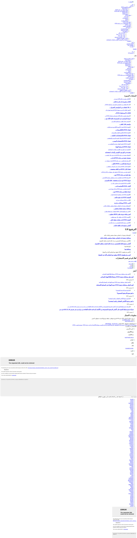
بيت (133, 4)
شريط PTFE (128, 325)
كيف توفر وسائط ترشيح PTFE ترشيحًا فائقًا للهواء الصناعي (117, 277)
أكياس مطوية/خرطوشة (122, 38)
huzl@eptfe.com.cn (129, 337)
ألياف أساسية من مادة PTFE (121, 11)
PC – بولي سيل (121, 35)
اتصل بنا (132, 46)
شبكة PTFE (125, 12)
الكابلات (129, 41)
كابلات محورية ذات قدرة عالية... (122, 101)
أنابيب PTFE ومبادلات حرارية (122, 203)
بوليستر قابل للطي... (125, 124)
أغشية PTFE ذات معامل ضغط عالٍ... (120, 220)
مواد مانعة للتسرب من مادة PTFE (123, 23)
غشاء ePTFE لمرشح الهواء (123, 147)
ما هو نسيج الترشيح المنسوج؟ (125, 293)
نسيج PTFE (125, 13)
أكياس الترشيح (124, 30)
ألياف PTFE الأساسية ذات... (123, 186)
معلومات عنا (131, 45)
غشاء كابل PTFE (127, 22)
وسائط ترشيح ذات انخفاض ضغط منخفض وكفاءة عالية (115, 238)
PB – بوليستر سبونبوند (120, 37)
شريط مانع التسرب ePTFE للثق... (121, 163)
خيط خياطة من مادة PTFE (121, 9)
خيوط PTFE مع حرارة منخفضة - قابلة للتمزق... (117, 180)
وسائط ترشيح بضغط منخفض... (122, 208)
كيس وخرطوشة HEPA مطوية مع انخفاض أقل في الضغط (114, 255)
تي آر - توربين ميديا (120, 34)
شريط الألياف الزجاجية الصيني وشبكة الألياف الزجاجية (101, 325)
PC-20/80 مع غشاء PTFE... (123, 113)
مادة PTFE (85, 325)
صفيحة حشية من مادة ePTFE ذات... (120, 158)
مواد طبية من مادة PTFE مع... (122, 175)
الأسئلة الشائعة (130, 43)
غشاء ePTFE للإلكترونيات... (123, 130)
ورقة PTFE (133, 325)
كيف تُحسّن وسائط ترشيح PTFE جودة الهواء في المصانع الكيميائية (115, 285)
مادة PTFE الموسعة (119, 325)
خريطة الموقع (115, 323)
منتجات (132, 5)
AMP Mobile (108, 323)
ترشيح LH (128, 27)
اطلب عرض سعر (132, 261)
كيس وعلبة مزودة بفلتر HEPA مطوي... (120, 214)
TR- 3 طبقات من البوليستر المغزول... (120, 107)
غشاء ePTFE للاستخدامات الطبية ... (120, 135)
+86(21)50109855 (129, 348)
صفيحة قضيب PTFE (77, 325)
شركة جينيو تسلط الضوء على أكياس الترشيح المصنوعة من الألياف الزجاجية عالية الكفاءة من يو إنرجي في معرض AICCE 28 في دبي (96, 309)
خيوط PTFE (125, 8)
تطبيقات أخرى (124, 20)
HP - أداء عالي (121, 33)
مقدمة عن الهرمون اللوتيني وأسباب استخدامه (117, 39)
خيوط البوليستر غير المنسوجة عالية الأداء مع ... (117, 118)
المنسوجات (125, 18)
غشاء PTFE (128, 15)
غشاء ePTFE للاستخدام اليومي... (121, 141)
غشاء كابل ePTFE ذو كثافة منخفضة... (120, 169)
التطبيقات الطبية (127, 26)
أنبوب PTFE (128, 24)
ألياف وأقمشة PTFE (126, 7)
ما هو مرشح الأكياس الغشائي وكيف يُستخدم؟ (121, 301)
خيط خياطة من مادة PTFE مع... (122, 192)
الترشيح (126, 16)
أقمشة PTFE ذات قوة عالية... (122, 197)
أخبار (132, 42)
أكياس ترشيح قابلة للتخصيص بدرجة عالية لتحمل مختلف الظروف (113, 243)
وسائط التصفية (124, 28)
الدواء (126, 19)
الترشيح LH (131, 53)
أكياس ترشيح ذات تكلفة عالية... (122, 225)
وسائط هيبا (125, 31)
